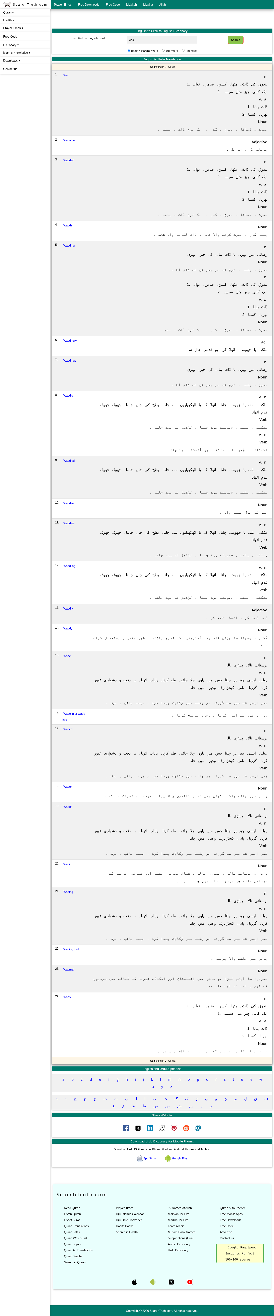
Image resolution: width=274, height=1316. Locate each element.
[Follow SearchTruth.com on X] (171, 1281)
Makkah (131, 4)
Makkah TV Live (178, 1214)
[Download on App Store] (134, 1281)
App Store (150, 1158)
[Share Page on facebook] (126, 1128)
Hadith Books (125, 1226)
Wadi (66, 864)
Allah (162, 4)
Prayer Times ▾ (13, 28)
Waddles (69, 523)
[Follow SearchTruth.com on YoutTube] (190, 1281)
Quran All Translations (78, 1250)
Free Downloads (88, 4)
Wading (68, 891)
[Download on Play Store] (153, 1281)
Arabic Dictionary (179, 1244)
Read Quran (72, 1208)
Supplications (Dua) (181, 1238)
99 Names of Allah (180, 1208)
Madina (148, 4)
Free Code (113, 4)
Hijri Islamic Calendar (130, 1214)
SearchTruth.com (29, 4)
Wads (67, 997)
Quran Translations (76, 1226)
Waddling (69, 566)
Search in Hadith (127, 1232)
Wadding (69, 245)
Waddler (68, 503)
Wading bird (71, 949)
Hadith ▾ (8, 20)
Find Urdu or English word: (89, 38)
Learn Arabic (176, 1226)
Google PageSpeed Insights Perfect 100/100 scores (241, 1253)
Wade (67, 656)
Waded (67, 729)
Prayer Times (63, 4)
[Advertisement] (162, 19)
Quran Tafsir (72, 1232)
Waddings (69, 360)
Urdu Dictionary (178, 1250)
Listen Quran (72, 1214)
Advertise (226, 1232)
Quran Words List (75, 1238)
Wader (67, 786)
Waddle (68, 395)
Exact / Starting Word (144, 50)
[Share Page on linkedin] (150, 1128)
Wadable (69, 140)
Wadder (68, 225)
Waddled (69, 460)
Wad (66, 75)
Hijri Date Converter (129, 1220)
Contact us (10, 69)
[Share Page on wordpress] (198, 1128)
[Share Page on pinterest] (174, 1128)
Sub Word (171, 50)
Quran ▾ (8, 12)
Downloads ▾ (11, 60)
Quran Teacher (73, 1256)
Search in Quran (74, 1262)
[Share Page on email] (162, 1128)
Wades (67, 806)
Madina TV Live (178, 1220)
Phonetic (191, 50)
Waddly (68, 608)
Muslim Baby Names (182, 1232)
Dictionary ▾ (11, 45)
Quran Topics (72, 1244)
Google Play (179, 1158)
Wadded (68, 160)
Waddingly (70, 340)
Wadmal (68, 969)
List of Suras (72, 1220)
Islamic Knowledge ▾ (16, 52)
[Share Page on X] (138, 1128)
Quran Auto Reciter (232, 1208)
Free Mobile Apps (231, 1214)
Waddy (67, 628)
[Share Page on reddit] (186, 1128)
